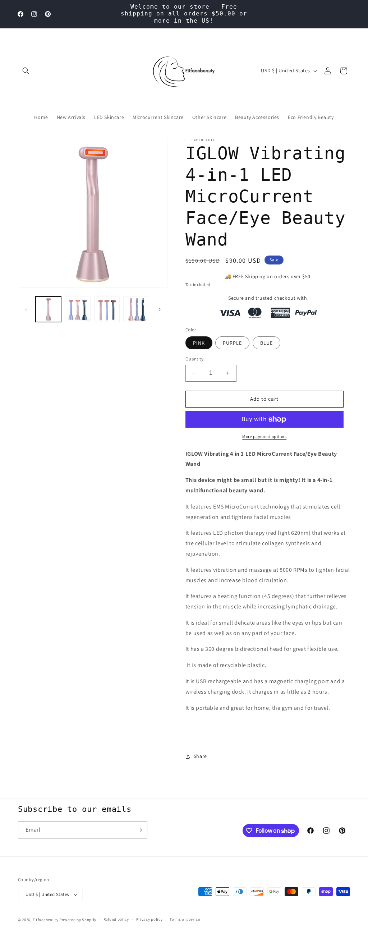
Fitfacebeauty (46, 919)
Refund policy (116, 919)
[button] (26, 71)
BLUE (266, 343)
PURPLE (232, 343)
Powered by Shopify (77, 919)
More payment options (264, 436)
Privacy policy (149, 919)
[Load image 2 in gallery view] (77, 309)
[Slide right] (159, 309)
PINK (199, 343)
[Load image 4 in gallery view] (136, 309)
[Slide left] (26, 309)
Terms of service (185, 919)
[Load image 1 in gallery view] (48, 309)
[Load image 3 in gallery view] (107, 309)
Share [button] (200, 756)
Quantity (194, 359)
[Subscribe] (139, 830)
